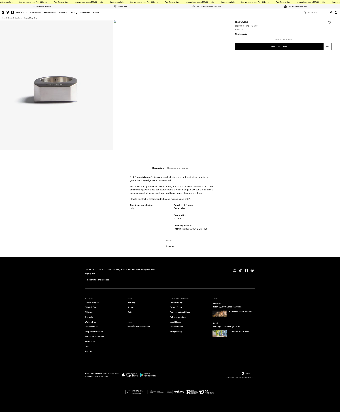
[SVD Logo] (8, 12)
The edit (88, 351)
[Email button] (328, 46)
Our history (89, 317)
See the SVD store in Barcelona (240, 312)
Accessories (85, 12)
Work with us (90, 322)
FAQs (130, 312)
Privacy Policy (176, 307)
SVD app (89, 312)
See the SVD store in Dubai (239, 331)
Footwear (63, 12)
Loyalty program (92, 302)
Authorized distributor (94, 337)
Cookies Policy (176, 327)
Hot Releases (35, 12)
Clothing (73, 12)
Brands (96, 12)
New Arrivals (21, 12)
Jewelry (170, 246)
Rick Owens (18, 18)
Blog (87, 346)
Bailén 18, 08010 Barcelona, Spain (226, 307)
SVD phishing (176, 332)
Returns (131, 307)
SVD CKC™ (90, 341)
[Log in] (331, 12)
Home (4, 18)
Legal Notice (175, 322)
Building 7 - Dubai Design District (226, 326)
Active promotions (178, 317)
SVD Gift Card (91, 307)
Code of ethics (91, 327)
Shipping (131, 302)
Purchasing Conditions (180, 312)
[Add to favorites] (329, 22)
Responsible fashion (94, 332)
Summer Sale (50, 12)
